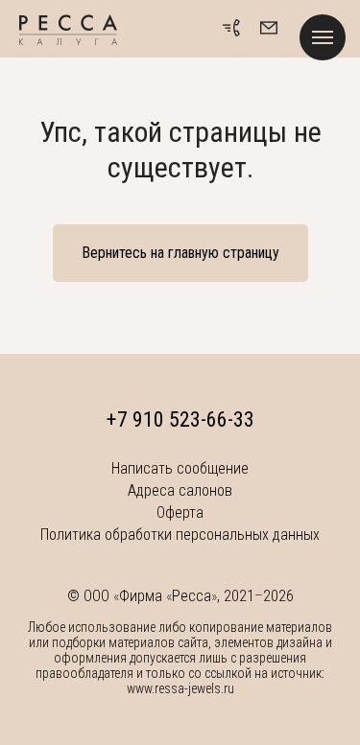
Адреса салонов (180, 490)
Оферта (180, 512)
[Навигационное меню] (322, 37)
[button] (268, 27)
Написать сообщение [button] (180, 468)
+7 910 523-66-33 (180, 419)
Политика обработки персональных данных (180, 534)
